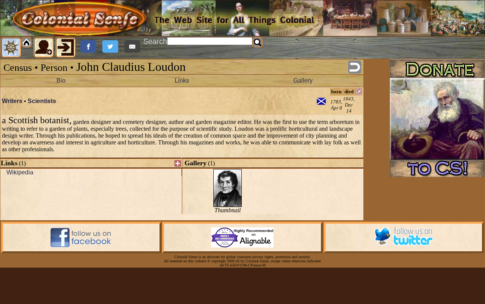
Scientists (42, 101)
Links (182, 80)
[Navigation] (11, 47)
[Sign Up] (43, 47)
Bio (61, 80)
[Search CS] (257, 42)
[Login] (65, 47)
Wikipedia (19, 172)
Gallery (303, 80)
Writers (12, 101)
